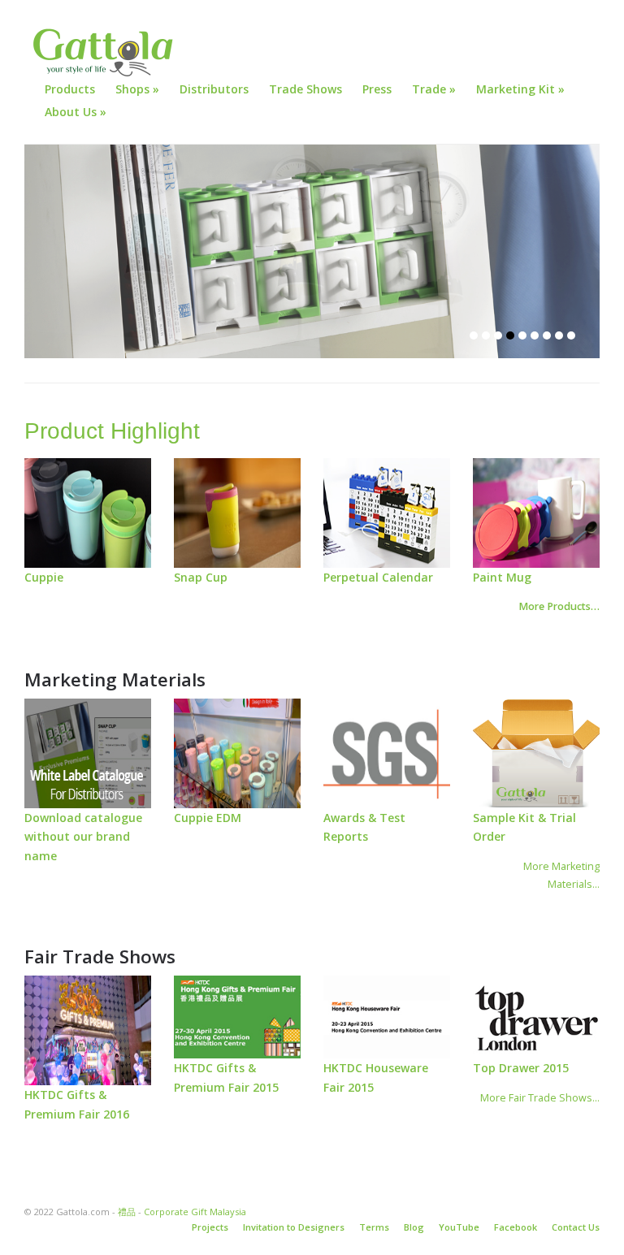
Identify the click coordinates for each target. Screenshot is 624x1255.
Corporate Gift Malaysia (195, 1211)
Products (70, 89)
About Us (75, 111)
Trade (434, 89)
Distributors (214, 89)
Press (377, 89)
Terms (374, 1227)
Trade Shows (305, 89)
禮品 (127, 1211)
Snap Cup (201, 577)
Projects (210, 1227)
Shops (137, 89)
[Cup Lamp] (312, 251)
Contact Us (576, 1227)
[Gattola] (105, 52)
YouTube (459, 1227)
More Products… (559, 606)
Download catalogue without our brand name (83, 837)
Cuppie (43, 577)
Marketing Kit (520, 89)
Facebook (515, 1227)
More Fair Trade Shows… (540, 1098)
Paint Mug (502, 577)
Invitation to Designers (293, 1227)
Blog (414, 1227)
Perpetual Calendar (378, 577)
